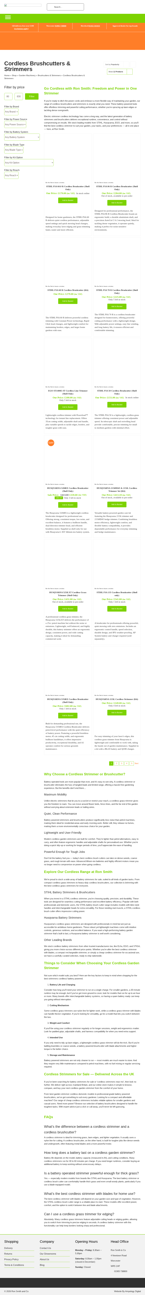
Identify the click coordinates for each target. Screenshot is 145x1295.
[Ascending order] (133, 64)
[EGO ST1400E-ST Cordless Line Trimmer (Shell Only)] (68, 341)
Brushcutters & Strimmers (49, 75)
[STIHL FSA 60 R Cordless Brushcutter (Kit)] (68, 240)
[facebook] (5, 1283)
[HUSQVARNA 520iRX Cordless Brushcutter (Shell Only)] (68, 438)
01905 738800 (60, 26)
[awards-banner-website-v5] (72, 33)
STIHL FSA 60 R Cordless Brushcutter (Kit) (67, 290)
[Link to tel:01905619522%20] (111, 1271)
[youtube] (27, 1283)
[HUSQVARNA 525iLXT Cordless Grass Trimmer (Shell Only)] (68, 542)
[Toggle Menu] (8, 17)
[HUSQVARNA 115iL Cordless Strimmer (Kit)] (117, 649)
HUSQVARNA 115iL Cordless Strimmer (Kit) (117, 699)
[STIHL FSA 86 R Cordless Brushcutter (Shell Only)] (117, 136)
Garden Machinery (27, 75)
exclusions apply (21, 29)
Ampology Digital (133, 1291)
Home (7, 75)
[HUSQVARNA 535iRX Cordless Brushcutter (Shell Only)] (68, 649)
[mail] (33, 1283)
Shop (14, 75)
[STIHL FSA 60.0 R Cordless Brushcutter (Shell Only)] (68, 136)
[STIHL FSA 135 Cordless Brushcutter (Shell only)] (117, 542)
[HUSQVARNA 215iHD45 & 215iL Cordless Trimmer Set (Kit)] (117, 438)
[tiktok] (22, 1283)
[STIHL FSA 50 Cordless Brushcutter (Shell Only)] (117, 341)
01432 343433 (94, 26)
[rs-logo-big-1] (22, 5)
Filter (31, 96)
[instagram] (16, 1283)
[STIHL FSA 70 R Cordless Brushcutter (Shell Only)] (117, 240)
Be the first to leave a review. (55, 182)
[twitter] (11, 1283)
